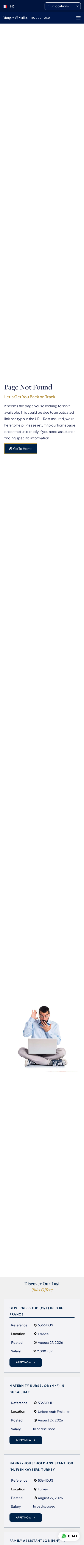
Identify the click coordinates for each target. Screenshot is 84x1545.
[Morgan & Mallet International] (26, 17)
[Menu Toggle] (78, 17)
